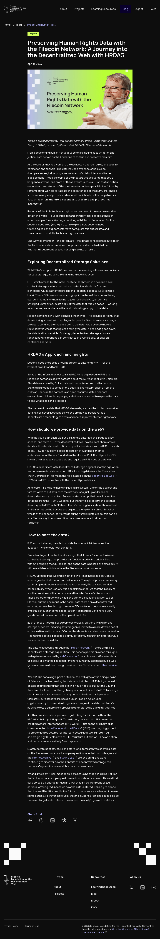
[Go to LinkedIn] (142, 887)
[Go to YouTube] (154, 887)
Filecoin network (80, 647)
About (63, 9)
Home (7, 24)
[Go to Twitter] (131, 887)
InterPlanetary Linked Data (63, 728)
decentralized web (103, 475)
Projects (79, 9)
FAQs (153, 9)
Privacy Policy (11, 925)
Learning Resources (103, 9)
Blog (125, 9)
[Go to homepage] (15, 9)
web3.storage (68, 656)
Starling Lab (67, 757)
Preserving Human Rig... (41, 24)
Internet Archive (41, 757)
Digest (139, 9)
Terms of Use (32, 925)
